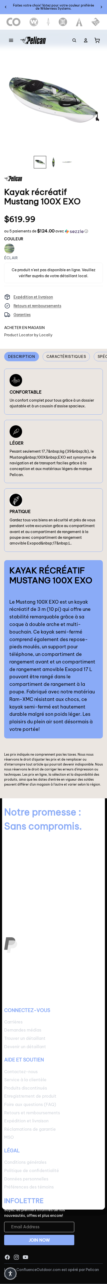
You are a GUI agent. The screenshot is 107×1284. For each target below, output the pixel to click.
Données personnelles (26, 1178)
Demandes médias (22, 1030)
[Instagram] (16, 1257)
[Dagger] (48, 22)
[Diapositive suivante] (101, 7)
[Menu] (11, 40)
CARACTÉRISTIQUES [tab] (66, 356)
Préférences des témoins (29, 1187)
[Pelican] (33, 40)
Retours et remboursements (37, 305)
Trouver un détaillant (24, 1038)
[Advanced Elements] (79, 22)
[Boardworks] (95, 22)
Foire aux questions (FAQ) (30, 1104)
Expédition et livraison (33, 297)
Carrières (13, 1021)
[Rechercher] (74, 40)
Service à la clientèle (25, 1079)
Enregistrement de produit (30, 1096)
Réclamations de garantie (30, 1129)
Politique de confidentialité (31, 1170)
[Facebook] (7, 1257)
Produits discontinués (25, 1088)
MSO (9, 1137)
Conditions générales (25, 1162)
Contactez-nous (21, 1071)
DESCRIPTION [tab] (21, 356)
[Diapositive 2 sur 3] (53, 162)
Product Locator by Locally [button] (28, 335)
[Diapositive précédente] (5, 7)
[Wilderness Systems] (34, 22)
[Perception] (63, 22)
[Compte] (85, 40)
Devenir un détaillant (25, 1046)
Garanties (22, 314)
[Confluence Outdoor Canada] (13, 22)
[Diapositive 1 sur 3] (40, 162)
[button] (46, 231)
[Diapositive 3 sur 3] (67, 162)
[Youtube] (25, 1257)
